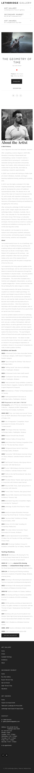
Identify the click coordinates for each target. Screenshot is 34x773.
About (3, 663)
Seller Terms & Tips (6, 685)
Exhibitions (4, 660)
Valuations (4, 688)
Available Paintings (6, 657)
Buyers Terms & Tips (7, 679)
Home (3, 651)
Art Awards (12, 21)
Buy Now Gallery (6, 677)
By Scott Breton (17, 65)
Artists (3, 654)
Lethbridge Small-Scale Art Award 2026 (12, 708)
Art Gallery (14, 9)
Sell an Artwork (5, 682)
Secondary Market (14, 15)
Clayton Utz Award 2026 (8, 702)
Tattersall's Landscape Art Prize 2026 (11, 705)
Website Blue (27, 768)
